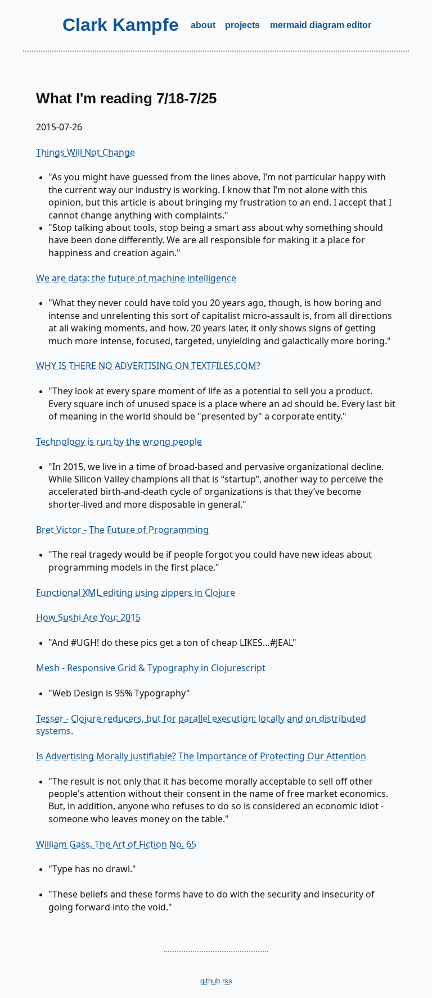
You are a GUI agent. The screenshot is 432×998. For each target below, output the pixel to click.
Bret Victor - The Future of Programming (122, 529)
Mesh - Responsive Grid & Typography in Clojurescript (151, 668)
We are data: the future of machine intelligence (136, 278)
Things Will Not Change (85, 152)
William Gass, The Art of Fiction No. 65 (116, 844)
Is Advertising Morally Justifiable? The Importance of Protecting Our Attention (201, 756)
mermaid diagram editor (320, 25)
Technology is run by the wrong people (119, 441)
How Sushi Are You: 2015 (88, 617)
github (210, 981)
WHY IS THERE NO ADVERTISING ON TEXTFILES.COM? (148, 365)
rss (227, 981)
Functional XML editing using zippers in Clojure (135, 592)
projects (242, 25)
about (203, 25)
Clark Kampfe (120, 25)
